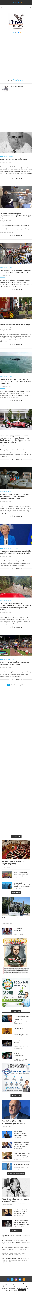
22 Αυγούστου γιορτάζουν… (18, 929)
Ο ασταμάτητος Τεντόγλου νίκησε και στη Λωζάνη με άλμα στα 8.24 (14, 663)
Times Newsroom (16, 86)
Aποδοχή (22, 1290)
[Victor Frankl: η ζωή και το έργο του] (16, 142)
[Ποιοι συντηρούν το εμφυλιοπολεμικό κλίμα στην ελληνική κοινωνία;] (7, 874)
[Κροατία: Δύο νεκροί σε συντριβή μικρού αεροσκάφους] (16, 308)
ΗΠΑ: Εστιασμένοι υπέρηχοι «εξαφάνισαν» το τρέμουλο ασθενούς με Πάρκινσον (15, 216)
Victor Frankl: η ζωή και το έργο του (13, 159)
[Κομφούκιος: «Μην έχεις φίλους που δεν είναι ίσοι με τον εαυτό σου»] (7, 1223)
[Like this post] (10, 178)
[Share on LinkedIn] (18, 178)
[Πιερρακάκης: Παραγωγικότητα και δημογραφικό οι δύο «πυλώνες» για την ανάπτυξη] (7, 1134)
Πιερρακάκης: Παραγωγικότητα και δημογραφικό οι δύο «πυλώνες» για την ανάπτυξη (20, 1135)
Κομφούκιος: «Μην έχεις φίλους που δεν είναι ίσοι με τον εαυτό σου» (21, 1222)
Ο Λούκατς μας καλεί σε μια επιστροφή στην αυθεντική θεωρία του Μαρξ (21, 1166)
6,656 (21, 685)
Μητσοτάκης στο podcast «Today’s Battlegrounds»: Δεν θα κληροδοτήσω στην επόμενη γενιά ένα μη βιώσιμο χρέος (22, 1146)
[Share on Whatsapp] (19, 178)
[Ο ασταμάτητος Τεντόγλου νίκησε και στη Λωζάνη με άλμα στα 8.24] (16, 645)
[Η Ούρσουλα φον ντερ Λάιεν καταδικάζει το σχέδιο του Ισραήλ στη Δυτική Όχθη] (16, 534)
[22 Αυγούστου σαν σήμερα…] (16, 906)
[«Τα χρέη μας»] (7, 1031)
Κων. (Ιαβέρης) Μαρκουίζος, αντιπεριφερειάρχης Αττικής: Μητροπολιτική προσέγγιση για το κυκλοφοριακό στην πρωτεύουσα (15, 1124)
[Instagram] (15, 2)
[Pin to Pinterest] (16, 178)
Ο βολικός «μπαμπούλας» (19, 1054)
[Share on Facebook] (12, 178)
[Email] (18, 2)
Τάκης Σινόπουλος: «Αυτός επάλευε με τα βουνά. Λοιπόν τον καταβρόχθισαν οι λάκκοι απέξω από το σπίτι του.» (15, 1202)
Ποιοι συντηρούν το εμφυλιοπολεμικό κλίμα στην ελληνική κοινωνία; (21, 874)
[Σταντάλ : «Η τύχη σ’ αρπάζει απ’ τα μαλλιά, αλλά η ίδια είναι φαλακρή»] (7, 1212)
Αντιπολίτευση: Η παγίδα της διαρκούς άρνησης (13, 862)
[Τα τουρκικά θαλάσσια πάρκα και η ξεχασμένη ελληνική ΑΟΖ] (7, 1018)
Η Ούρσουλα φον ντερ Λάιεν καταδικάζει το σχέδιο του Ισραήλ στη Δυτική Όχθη (15, 552)
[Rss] (21, 2)
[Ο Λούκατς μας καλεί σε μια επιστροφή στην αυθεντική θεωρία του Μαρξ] (7, 1166)
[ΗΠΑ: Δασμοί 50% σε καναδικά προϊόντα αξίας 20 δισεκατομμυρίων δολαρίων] (16, 253)
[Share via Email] (21, 178)
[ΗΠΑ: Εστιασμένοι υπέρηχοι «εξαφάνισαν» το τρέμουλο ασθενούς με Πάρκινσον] (16, 197)
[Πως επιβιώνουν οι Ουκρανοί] (7, 1043)
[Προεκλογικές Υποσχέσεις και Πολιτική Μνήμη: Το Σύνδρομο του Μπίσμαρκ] (7, 885)
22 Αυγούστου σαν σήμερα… (12, 918)
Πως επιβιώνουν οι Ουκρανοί (20, 1042)
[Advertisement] (16, 58)
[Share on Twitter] (14, 178)
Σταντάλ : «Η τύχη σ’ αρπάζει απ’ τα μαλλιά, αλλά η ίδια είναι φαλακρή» (21, 1212)
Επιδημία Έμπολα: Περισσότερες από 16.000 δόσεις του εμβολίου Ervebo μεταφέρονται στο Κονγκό (14, 496)
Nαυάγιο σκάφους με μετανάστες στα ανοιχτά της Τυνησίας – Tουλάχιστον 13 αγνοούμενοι (15, 381)
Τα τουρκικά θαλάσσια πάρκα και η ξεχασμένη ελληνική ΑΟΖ (21, 1017)
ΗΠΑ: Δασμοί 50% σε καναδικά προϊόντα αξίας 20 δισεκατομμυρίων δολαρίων (15, 271)
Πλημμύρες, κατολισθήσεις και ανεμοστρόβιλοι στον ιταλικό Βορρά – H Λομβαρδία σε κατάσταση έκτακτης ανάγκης (15, 606)
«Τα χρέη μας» (18, 1028)
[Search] (30, 7)
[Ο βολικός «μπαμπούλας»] (7, 1055)
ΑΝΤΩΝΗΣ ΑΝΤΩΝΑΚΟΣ (21, 1059)
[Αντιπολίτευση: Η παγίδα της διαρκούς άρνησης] (16, 849)
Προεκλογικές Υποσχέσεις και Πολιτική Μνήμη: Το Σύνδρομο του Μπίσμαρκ (22, 885)
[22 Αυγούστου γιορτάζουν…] (7, 931)
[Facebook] (10, 2)
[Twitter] (13, 2)
